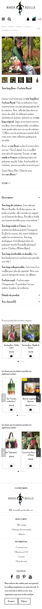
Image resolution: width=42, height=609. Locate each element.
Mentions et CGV (21, 552)
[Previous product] (38, 28)
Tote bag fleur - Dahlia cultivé (11, 346)
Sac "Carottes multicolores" (11, 400)
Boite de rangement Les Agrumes (31, 400)
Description (7, 197)
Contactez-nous (21, 547)
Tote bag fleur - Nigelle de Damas (30, 346)
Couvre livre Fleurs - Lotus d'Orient (30, 453)
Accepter (11, 601)
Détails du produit (10, 295)
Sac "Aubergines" (11, 452)
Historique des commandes (21, 529)
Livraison (22, 556)
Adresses (22, 534)
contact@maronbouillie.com (23, 510)
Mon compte (21, 524)
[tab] (21, 197)
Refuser (24, 601)
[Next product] (39, 28)
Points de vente (21, 561)
